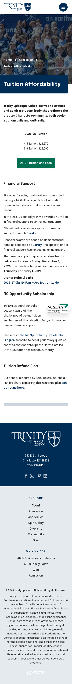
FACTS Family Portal (36, 564)
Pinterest (45, 476)
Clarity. (32, 233)
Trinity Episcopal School (17, 7)
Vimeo (39, 476)
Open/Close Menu (63, 7)
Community (36, 534)
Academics (36, 517)
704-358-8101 (36, 465)
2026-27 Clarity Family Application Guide (31, 282)
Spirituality (36, 523)
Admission (36, 511)
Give (36, 540)
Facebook (26, 476)
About (36, 505)
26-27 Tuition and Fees (36, 163)
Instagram (32, 476)
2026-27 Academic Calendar (36, 558)
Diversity (36, 528)
